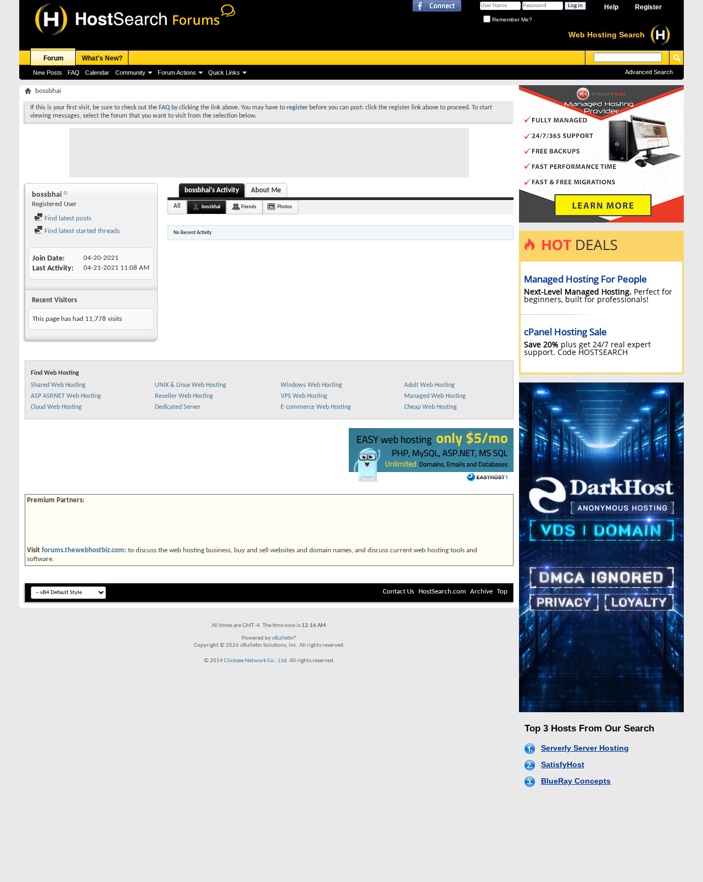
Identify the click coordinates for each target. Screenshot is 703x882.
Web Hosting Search (606, 34)
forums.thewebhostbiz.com (83, 550)
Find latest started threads (81, 231)
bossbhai (211, 206)
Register (648, 7)
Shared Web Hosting (58, 385)
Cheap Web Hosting (430, 407)
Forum (53, 58)
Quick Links (224, 72)
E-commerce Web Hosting (316, 407)
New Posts (47, 72)
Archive (481, 591)
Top (502, 591)
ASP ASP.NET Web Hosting (66, 396)
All (177, 206)
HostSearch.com (442, 591)
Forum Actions (177, 72)
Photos (284, 206)
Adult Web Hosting (429, 385)
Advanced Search (649, 72)
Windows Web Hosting (311, 385)
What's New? (102, 58)
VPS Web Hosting (304, 396)
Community (130, 72)
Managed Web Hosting (435, 396)
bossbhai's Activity (212, 190)
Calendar (97, 72)
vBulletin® (284, 638)
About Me (266, 190)
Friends (248, 206)
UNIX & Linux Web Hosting (190, 385)
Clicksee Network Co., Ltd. (256, 661)
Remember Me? (511, 19)
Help (611, 7)
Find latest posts (67, 218)
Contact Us (398, 591)
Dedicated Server (177, 407)
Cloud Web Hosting (56, 407)
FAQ (74, 72)
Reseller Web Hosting (184, 396)
